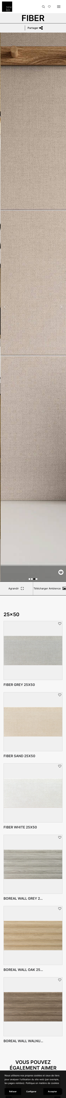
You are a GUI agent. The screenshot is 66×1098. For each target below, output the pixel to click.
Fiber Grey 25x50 (19, 685)
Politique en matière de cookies (42, 1083)
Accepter (52, 1091)
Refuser (13, 1091)
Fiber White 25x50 (20, 827)
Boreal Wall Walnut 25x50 (29, 1041)
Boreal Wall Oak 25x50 (25, 970)
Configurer (31, 1091)
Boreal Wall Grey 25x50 (26, 898)
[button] (29, 579)
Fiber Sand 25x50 (19, 756)
